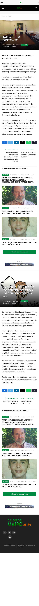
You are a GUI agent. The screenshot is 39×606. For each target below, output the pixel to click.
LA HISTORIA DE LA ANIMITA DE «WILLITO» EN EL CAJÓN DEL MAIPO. (19, 243)
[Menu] (2, 2)
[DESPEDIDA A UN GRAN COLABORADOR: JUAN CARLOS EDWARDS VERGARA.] (19, 195)
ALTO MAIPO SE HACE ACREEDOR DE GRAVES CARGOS (28, 155)
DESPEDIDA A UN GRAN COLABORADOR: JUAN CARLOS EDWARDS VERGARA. (17, 212)
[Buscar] (38, 2)
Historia (24, 44)
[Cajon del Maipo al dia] (21, 2)
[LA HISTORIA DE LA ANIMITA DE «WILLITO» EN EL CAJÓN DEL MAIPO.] (19, 227)
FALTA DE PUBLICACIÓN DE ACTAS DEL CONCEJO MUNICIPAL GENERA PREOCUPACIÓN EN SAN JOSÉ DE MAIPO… (18, 180)
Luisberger (8, 44)
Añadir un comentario (19, 252)
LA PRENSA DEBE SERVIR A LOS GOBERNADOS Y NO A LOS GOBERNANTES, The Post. (11, 157)
